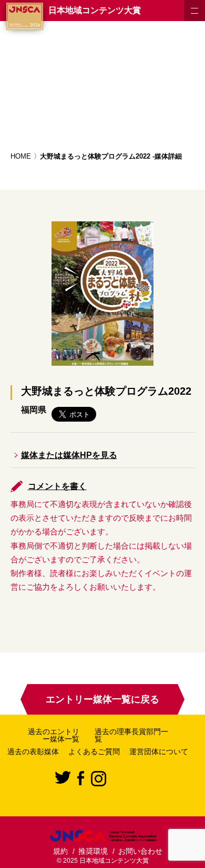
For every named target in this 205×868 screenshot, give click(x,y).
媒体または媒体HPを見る (69, 455)
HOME (21, 156)
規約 (60, 851)
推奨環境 (93, 851)
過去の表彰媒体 (33, 751)
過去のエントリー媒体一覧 (53, 735)
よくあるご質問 (94, 751)
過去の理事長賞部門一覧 (131, 735)
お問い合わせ (140, 851)
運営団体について (158, 751)
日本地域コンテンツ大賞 (94, 10)
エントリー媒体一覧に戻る (102, 699)
